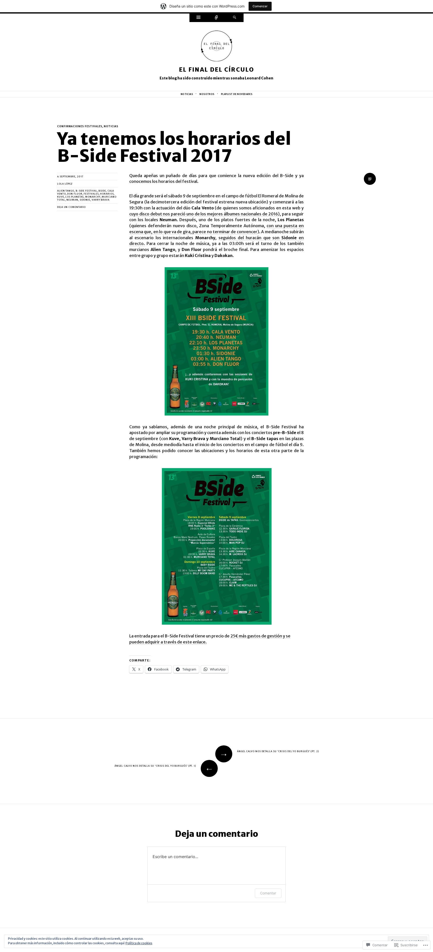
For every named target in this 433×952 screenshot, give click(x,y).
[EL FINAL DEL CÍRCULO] (216, 47)
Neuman (72, 199)
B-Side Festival (86, 190)
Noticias (187, 94)
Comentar (268, 893)
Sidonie (85, 199)
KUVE (60, 196)
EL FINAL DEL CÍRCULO (216, 69)
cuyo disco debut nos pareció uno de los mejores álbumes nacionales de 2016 (203, 213)
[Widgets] (198, 18)
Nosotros (206, 94)
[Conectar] (216, 18)
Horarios (107, 193)
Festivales (91, 193)
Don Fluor (74, 193)
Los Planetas (74, 196)
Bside (102, 190)
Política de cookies (139, 943)
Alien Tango (65, 190)
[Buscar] (235, 18)
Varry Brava (101, 199)
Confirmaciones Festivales (79, 126)
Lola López (65, 183)
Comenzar (260, 6)
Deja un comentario (71, 207)
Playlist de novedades (237, 94)
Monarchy (92, 196)
